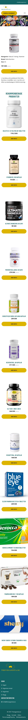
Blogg (4, 695)
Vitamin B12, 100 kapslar (14, 177)
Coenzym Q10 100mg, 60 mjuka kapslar (14, 316)
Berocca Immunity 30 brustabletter (14, 548)
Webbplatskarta (21, 717)
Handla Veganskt (9, 13)
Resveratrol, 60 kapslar (14, 362)
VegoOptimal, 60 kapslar (14, 455)
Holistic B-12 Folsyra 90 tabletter (14, 131)
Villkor (19, 715)
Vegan (4, 685)
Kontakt (14, 715)
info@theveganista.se (21, 2)
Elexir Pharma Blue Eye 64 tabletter (14, 501)
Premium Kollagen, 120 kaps (14, 270)
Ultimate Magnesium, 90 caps (14, 224)
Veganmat (6, 691)
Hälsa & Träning (13, 56)
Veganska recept (7, 688)
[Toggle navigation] (25, 13)
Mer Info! (14, 71)
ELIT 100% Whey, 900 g (14, 409)
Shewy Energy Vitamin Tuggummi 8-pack (14, 640)
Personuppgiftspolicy (8, 717)
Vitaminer (21, 56)
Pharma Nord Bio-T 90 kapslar (14, 594)
